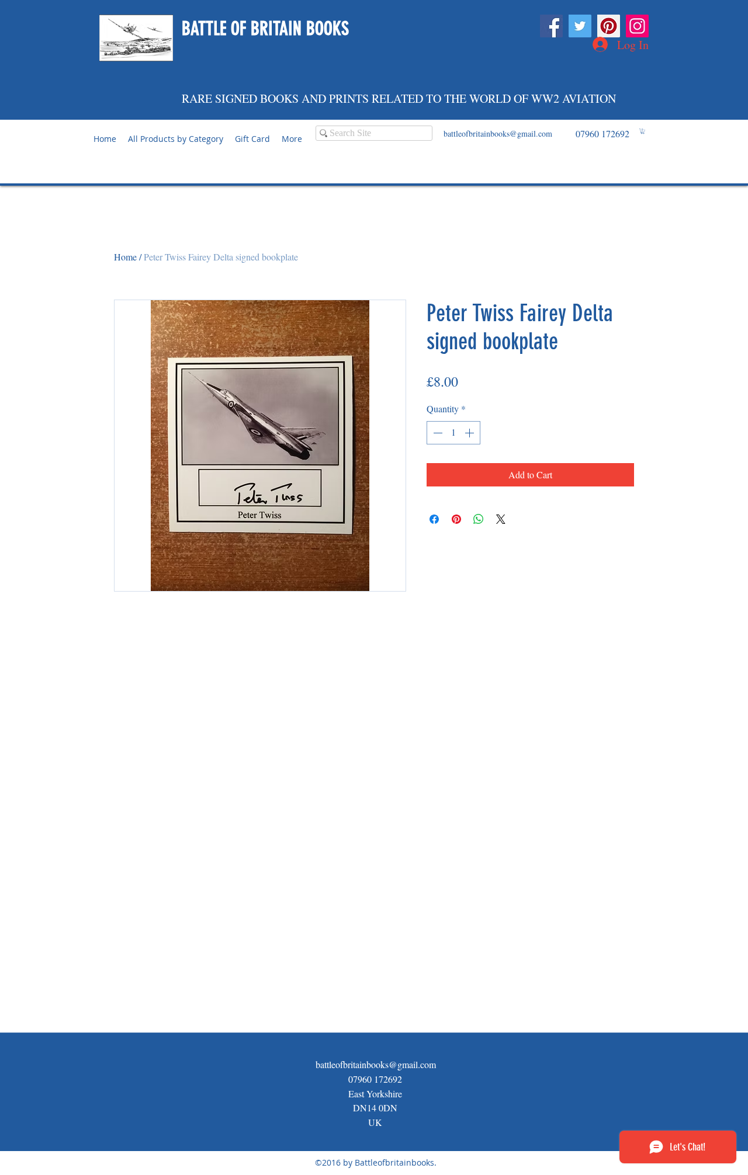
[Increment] (470, 433)
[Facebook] (551, 26)
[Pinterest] (608, 26)
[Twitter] (580, 26)
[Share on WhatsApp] (479, 519)
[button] (642, 131)
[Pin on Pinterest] (456, 519)
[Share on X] (501, 519)
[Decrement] (436, 433)
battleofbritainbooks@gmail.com (498, 133)
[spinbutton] (453, 433)
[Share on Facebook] (434, 519)
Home (125, 257)
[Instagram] (637, 26)
